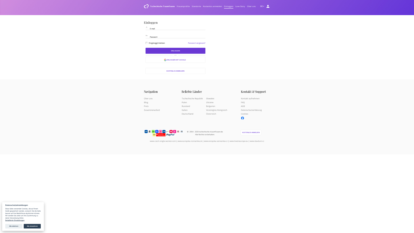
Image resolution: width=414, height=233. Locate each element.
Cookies (244, 114)
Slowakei (210, 98)
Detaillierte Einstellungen (14, 220)
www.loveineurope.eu (239, 141)
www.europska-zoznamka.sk (190, 141)
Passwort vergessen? (196, 43)
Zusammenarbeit (152, 110)
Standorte (196, 6)
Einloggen (228, 6)
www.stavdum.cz (257, 141)
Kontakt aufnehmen (250, 98)
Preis (146, 106)
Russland (186, 106)
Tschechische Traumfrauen (162, 6)
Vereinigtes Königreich (216, 110)
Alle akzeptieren (32, 226)
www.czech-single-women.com (163, 141)
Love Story (240, 6)
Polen (184, 102)
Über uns (251, 6)
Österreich (211, 114)
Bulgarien (210, 106)
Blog (146, 102)
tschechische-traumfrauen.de (211, 132)
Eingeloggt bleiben (157, 43)
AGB (243, 106)
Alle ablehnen (13, 226)
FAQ (243, 102)
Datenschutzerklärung (251, 110)
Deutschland (187, 114)
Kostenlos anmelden (212, 6)
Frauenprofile (183, 6)
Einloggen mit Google (176, 60)
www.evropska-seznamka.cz (216, 141)
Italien (184, 110)
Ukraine (209, 102)
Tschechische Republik (192, 98)
